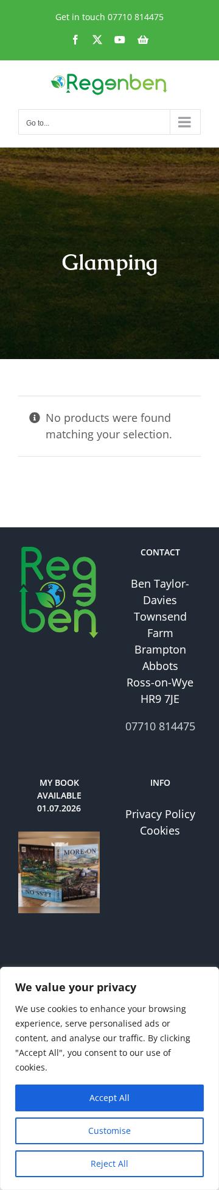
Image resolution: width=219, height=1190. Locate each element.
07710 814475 (136, 17)
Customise (109, 1130)
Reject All (109, 1163)
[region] (109, 1078)
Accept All (109, 1097)
